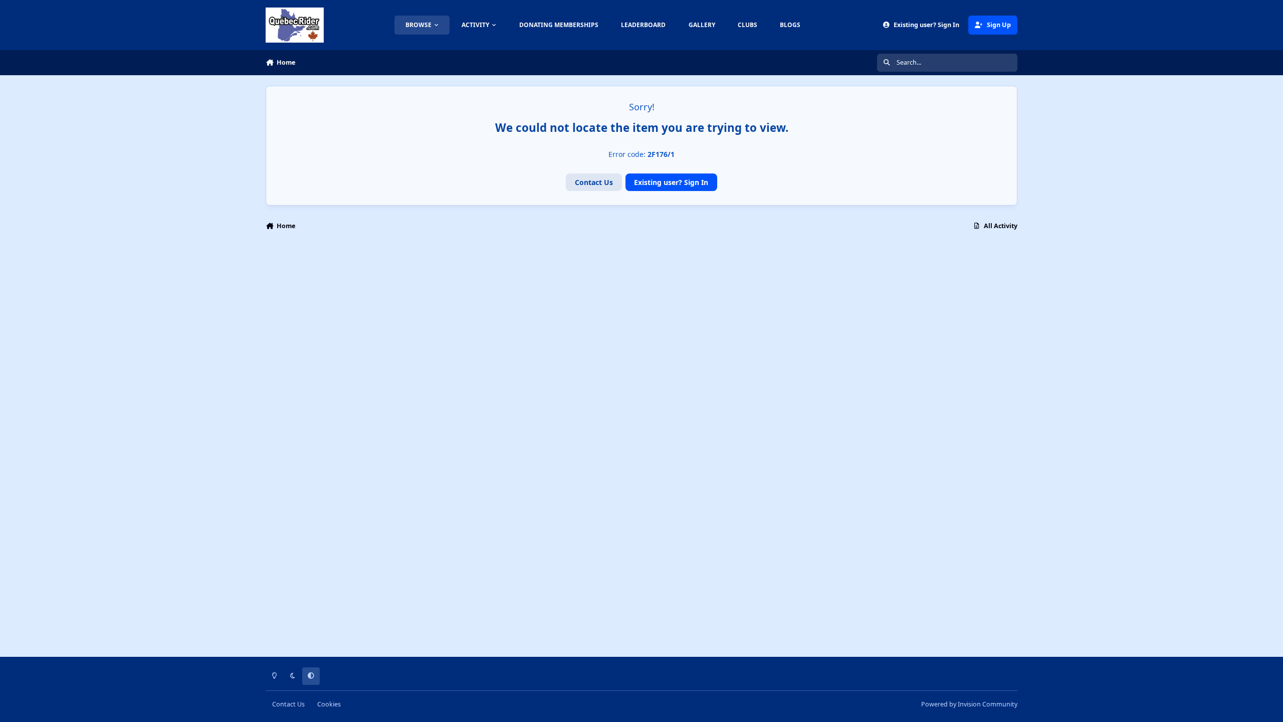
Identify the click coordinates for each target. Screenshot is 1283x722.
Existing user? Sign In (671, 182)
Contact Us (594, 182)
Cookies (329, 704)
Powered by (969, 704)
